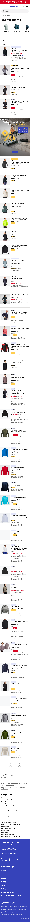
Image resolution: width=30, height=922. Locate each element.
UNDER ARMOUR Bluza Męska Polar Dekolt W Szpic (19, 622)
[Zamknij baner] (27, 2)
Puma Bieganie (5, 832)
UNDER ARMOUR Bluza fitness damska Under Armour (18, 361)
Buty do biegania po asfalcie (8, 834)
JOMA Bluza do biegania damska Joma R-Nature (19, 749)
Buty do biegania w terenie (8, 828)
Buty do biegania (5, 803)
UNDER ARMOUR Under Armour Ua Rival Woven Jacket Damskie (19, 607)
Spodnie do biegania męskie (8, 797)
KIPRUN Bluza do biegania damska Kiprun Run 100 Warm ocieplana (19, 49)
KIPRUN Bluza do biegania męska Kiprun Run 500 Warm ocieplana (19, 87)
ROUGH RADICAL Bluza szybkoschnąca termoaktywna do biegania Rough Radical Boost (19, 392)
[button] (22, 57)
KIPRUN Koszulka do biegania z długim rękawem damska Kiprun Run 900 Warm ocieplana (19, 377)
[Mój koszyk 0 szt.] (27, 6)
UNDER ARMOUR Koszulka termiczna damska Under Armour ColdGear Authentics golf (19, 548)
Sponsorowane (3, 119)
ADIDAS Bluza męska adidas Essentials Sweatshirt (18, 484)
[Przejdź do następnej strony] (19, 765)
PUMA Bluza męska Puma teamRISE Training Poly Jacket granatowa (19, 666)
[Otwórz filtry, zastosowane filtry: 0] (3, 40)
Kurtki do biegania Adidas (7, 812)
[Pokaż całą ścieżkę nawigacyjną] (2, 15)
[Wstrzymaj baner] (25, 2)
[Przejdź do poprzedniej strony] (10, 765)
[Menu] (3, 6)
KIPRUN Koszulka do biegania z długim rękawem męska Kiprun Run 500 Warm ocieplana (20, 262)
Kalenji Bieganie (5, 830)
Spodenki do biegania (17, 32)
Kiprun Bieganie (5, 826)
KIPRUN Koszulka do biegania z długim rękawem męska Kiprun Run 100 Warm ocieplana (20, 68)
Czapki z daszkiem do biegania (9, 805)
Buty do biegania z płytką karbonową (10, 836)
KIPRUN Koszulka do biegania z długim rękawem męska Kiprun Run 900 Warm (20, 190)
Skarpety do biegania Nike (8, 807)
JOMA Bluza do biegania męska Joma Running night (18, 468)
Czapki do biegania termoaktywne (10, 799)
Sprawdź (15, 152)
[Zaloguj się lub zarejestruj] (23, 6)
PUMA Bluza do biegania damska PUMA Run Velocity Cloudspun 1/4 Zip (19, 517)
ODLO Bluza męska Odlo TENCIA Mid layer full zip (20, 586)
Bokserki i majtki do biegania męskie (10, 824)
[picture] (5, 51)
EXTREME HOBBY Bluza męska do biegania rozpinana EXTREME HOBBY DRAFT (20, 346)
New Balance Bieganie (6, 818)
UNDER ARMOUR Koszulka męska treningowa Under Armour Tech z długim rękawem (19, 646)
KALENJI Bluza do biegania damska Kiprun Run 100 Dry (19, 176)
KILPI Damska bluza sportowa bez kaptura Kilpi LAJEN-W (19, 684)
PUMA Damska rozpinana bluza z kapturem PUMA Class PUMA (19, 411)
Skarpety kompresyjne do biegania (10, 810)
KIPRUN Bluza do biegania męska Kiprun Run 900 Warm (19, 277)
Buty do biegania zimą (6, 801)
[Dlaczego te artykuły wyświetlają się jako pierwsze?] (2, 44)
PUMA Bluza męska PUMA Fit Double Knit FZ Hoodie (20, 568)
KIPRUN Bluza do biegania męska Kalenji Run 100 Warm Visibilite (19, 219)
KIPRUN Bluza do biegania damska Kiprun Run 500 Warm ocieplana (19, 232)
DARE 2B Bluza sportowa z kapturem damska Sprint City (20, 329)
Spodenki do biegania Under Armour (10, 820)
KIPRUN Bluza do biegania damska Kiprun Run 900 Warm (19, 102)
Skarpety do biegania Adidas (8, 822)
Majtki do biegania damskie (8, 814)
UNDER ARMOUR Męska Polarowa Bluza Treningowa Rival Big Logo (19, 699)
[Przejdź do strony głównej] (13, 6)
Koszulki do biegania (6, 32)
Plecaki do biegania (6, 816)
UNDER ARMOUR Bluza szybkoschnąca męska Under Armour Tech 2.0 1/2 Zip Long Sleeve (20, 432)
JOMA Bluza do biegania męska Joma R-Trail (18, 716)
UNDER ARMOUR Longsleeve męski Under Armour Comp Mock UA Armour (19, 314)
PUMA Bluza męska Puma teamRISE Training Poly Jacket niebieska (19, 450)
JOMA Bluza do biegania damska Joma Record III (19, 532)
